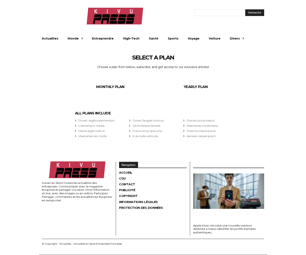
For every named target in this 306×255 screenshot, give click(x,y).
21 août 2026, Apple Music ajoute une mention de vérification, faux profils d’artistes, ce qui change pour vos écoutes (225, 215)
